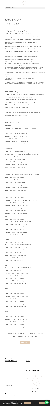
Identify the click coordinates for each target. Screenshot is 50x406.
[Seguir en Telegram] (8, 393)
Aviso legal (7, 383)
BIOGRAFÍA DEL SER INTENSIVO (32, 370)
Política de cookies (8, 386)
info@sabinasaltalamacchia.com (11, 395)
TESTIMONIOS (8, 380)
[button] (47, 402)
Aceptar (27, 403)
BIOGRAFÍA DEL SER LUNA (31, 363)
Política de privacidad (9, 385)
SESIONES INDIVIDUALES (11, 360)
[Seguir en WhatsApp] (5, 393)
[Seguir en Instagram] (35, 392)
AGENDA (7, 376)
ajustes (12, 404)
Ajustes (35, 403)
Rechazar (43, 403)
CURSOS (28, 360)
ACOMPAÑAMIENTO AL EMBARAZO (12, 363)
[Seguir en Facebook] (33, 392)
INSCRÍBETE (25, 342)
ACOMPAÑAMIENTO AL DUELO (11, 367)
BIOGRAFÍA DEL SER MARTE (31, 367)
